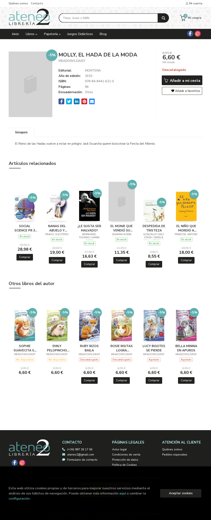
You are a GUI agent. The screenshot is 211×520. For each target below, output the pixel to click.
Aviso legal (119, 449)
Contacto (37, 3)
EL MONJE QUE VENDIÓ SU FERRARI (121, 228)
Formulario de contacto (82, 460)
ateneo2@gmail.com (80, 455)
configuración (19, 498)
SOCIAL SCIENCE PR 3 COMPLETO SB (25, 228)
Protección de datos (125, 460)
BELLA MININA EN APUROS (186, 348)
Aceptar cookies (181, 493)
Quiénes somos (18, 3)
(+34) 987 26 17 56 (79, 449)
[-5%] (24, 208)
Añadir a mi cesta (184, 80)
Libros (30, 34)
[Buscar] (163, 18)
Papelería (51, 34)
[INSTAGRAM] (198, 34)
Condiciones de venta (126, 455)
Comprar (24, 257)
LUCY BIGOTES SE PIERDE (154, 348)
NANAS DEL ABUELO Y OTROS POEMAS (57, 228)
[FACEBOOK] (190, 34)
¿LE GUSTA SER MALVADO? (89, 228)
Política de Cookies (124, 465)
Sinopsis (21, 132)
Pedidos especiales (174, 455)
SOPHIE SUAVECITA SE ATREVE (25, 348)
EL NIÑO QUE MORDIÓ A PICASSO (186, 228)
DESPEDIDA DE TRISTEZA (154, 228)
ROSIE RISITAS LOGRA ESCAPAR (121, 348)
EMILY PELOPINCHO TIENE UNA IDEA (57, 348)
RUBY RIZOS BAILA (89, 348)
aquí (122, 493)
